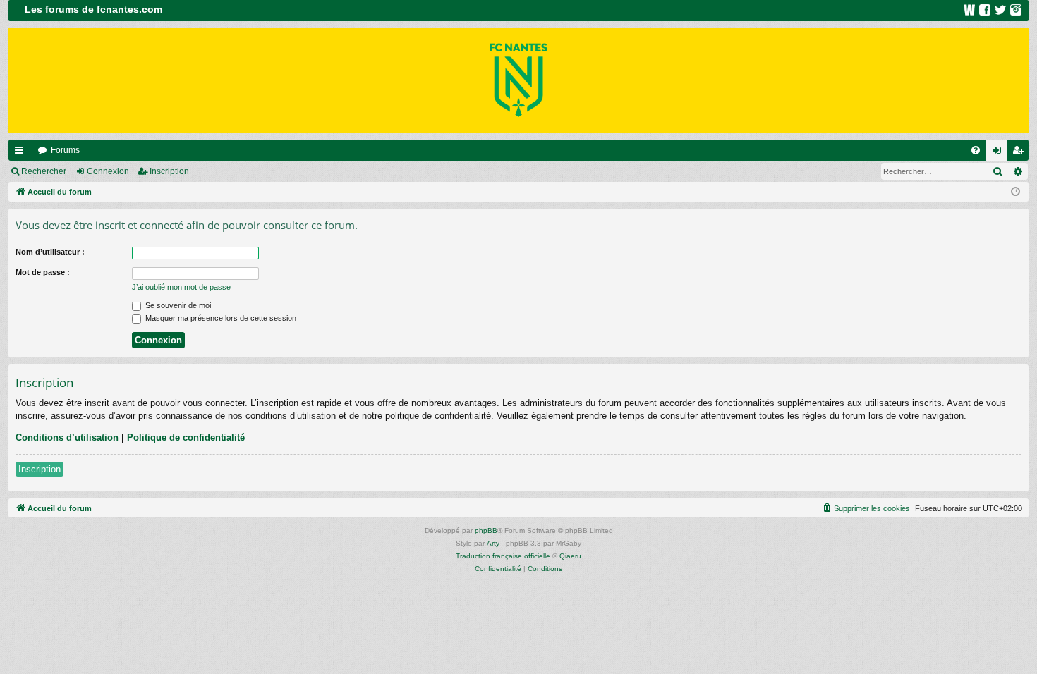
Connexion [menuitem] (999, 153)
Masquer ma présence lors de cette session (219, 318)
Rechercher (43, 171)
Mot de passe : (43, 272)
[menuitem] (975, 150)
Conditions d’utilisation (67, 437)
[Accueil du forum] (518, 80)
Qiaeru (570, 556)
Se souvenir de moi (177, 305)
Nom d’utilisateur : (50, 251)
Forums (65, 150)
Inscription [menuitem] (1021, 153)
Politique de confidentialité (186, 437)
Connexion (108, 171)
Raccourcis (22, 153)
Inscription (169, 171)
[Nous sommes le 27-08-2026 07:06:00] (1015, 192)
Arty (493, 543)
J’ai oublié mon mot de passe (181, 287)
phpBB (486, 530)
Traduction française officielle (503, 556)
